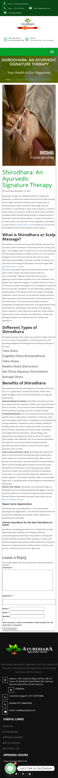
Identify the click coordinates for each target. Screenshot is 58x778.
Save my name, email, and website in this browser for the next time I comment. (27, 623)
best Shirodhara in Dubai (12, 499)
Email (5, 612)
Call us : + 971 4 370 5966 (16, 8)
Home (8, 79)
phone (8, 596)
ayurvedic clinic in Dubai (25, 224)
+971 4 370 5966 (48, 40)
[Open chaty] (10, 768)
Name (5, 608)
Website (6, 616)
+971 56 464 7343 (36, 40)
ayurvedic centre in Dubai (13, 266)
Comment (7, 567)
